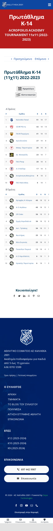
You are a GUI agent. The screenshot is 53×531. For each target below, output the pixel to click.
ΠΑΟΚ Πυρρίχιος (22, 134)
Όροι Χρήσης (10, 375)
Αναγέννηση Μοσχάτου (25, 176)
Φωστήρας (20, 235)
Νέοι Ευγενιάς (21, 242)
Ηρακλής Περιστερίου (25, 263)
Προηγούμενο (23, 59)
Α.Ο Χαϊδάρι (21, 169)
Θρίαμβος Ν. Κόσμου (24, 200)
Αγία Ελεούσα (21, 141)
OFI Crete (19, 214)
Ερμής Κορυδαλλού (23, 221)
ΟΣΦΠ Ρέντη (21, 127)
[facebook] (16, 505)
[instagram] (21, 505)
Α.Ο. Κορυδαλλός (22, 256)
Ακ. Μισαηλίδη (22, 155)
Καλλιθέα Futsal (22, 120)
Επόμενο (40, 59)
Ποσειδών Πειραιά (23, 249)
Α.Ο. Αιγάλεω (21, 207)
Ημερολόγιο (28, 89)
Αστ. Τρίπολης (21, 228)
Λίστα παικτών (28, 95)
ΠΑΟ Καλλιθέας (22, 183)
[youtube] (26, 505)
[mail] (31, 505)
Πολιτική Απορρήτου (27, 375)
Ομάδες (22, 114)
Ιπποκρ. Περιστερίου (24, 148)
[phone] (37, 505)
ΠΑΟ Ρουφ (20, 162)
